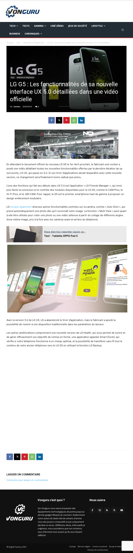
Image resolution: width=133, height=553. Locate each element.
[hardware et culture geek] (19, 512)
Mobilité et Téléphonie (34, 42)
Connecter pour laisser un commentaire (27, 480)
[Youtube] (121, 510)
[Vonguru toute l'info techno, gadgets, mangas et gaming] (23, 12)
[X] (59, 120)
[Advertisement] (66, 401)
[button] (123, 30)
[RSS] (107, 510)
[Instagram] (100, 510)
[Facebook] (51, 120)
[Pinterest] (66, 120)
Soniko (17, 106)
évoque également (21, 206)
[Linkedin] (81, 120)
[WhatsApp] (74, 120)
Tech (18, 42)
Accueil (9, 42)
